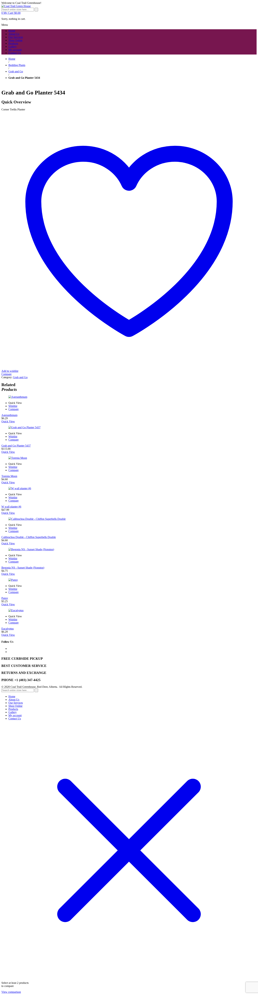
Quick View (8, 421)
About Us (13, 699)
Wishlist (12, 406)
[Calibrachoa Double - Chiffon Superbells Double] (129, 519)
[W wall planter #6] (129, 488)
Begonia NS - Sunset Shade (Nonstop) (22, 567)
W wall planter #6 (11, 506)
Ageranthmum (9, 415)
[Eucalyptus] (129, 610)
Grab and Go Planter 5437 (16, 445)
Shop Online (15, 705)
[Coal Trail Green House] (16, 6)
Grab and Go (15, 71)
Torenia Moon (9, 476)
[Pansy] (129, 580)
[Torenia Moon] (129, 458)
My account (15, 715)
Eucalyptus (7, 628)
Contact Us (14, 718)
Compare (13, 409)
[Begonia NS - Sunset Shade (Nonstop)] (129, 549)
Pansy (4, 598)
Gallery (12, 712)
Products (13, 709)
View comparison (11, 991)
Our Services (15, 702)
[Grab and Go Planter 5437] (129, 427)
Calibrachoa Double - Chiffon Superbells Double (28, 537)
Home (11, 58)
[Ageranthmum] (129, 397)
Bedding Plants (16, 65)
